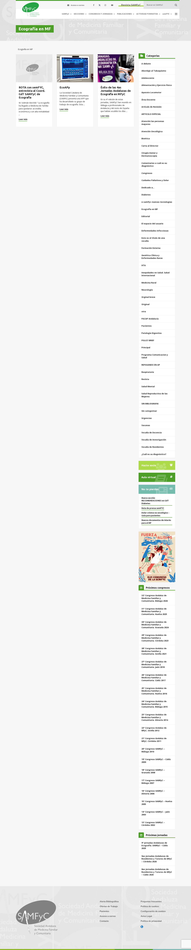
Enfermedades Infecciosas (155, 230)
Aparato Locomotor (151, 92)
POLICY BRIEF (148, 340)
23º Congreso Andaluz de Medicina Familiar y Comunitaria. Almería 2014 (155, 717)
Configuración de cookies (153, 911)
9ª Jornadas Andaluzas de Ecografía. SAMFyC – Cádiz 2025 (155, 845)
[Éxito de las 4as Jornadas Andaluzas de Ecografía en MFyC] (116, 68)
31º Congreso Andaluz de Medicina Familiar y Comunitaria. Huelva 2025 (154, 611)
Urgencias (147, 418)
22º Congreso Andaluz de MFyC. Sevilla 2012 (154, 729)
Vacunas (146, 425)
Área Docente (148, 99)
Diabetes (146, 194)
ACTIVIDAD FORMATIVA (147, 14)
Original (145, 304)
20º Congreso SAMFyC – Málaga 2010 (153, 750)
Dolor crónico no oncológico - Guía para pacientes (155, 514)
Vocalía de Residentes (153, 447)
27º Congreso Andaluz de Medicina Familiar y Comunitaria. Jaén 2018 (154, 664)
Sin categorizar (149, 411)
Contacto (104, 921)
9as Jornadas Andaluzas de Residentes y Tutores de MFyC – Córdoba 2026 (157, 859)
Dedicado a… (148, 187)
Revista (145, 379)
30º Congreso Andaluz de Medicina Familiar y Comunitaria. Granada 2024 (155, 625)
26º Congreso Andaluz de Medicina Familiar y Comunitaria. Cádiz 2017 (154, 678)
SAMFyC (65, 14)
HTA (144, 265)
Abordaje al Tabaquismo (154, 70)
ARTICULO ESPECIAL (151, 114)
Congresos (147, 173)
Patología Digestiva (151, 333)
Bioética (146, 138)
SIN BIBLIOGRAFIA (150, 403)
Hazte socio (148, 465)
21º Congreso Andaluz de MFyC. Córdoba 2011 (154, 739)
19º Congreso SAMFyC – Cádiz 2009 (156, 760)
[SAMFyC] (31, 9)
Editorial (146, 216)
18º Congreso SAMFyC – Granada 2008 (153, 771)
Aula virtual (148, 477)
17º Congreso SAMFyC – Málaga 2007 (153, 781)
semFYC (165, 14)
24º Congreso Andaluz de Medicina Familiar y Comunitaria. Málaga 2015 (155, 704)
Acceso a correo (108, 916)
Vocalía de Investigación (154, 439)
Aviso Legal (146, 916)
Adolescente (148, 78)
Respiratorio (148, 372)
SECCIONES (79, 14)
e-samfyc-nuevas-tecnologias (157, 202)
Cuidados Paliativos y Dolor (155, 180)
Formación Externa (151, 248)
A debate (146, 63)
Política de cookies (150, 906)
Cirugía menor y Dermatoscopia (149, 154)
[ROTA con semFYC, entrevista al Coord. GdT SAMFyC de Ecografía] (34, 68)
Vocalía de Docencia (152, 432)
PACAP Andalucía (150, 318)
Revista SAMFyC (131, 4)
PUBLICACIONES (124, 14)
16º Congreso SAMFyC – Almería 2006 (153, 792)
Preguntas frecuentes (151, 901)
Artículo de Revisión (151, 106)
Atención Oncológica (152, 131)
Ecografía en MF (150, 209)
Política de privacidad (151, 921)
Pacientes (147, 325)
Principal (146, 347)
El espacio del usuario (152, 223)
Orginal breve (148, 297)
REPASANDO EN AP (151, 364)
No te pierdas (150, 489)
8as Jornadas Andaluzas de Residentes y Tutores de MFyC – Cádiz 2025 (157, 872)
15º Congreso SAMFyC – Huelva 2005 (157, 802)
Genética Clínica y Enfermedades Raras (152, 257)
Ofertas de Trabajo (109, 906)
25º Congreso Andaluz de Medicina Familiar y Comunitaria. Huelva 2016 (154, 691)
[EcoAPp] (75, 68)
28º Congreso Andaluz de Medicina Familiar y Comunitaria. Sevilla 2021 (154, 651)
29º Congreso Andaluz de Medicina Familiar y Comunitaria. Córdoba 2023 (155, 638)
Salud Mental (148, 386)
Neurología (147, 289)
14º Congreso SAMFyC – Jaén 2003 (156, 813)
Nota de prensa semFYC (153, 508)
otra (144, 311)
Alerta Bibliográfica (109, 901)
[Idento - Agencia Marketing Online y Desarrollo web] (142, 926)
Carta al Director (150, 145)
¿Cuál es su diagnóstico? (154, 454)
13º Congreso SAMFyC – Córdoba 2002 (153, 824)
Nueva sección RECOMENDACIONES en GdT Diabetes (155, 501)
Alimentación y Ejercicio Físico (157, 85)
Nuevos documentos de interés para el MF (156, 521)
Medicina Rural (149, 282)
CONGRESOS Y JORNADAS (101, 14)
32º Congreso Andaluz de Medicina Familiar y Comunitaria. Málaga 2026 (155, 598)
